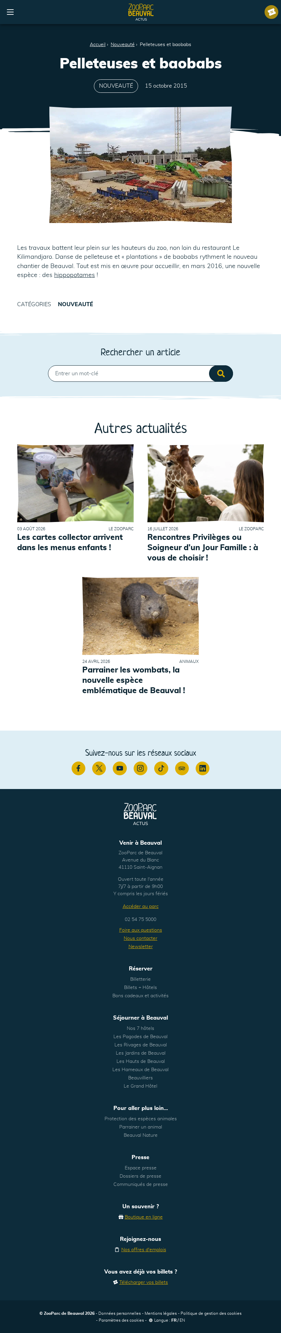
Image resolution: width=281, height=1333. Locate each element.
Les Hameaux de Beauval (140, 1069)
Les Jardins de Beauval (141, 1053)
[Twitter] (99, 768)
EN (182, 1320)
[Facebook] (78, 768)
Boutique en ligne (144, 1217)
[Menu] (10, 12)
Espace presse (141, 1168)
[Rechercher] (221, 373)
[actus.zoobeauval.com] (141, 12)
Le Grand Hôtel (140, 1086)
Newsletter (141, 946)
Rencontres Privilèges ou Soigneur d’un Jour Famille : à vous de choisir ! (202, 548)
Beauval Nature (141, 1135)
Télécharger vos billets (143, 1282)
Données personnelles (119, 1313)
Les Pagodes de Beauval (140, 1036)
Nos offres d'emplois (143, 1249)
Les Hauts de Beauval (141, 1061)
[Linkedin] (202, 768)
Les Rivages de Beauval (140, 1045)
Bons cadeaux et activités (140, 995)
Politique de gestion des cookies (211, 1313)
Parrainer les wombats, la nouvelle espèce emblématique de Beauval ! (133, 680)
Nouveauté (123, 44)
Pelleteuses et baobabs (165, 44)
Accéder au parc (141, 906)
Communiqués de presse (140, 1184)
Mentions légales (161, 1313)
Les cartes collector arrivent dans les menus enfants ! (70, 543)
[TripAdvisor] (182, 768)
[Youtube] (119, 768)
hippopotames (74, 275)
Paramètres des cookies (121, 1320)
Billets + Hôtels (140, 987)
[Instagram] (140, 768)
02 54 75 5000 (140, 919)
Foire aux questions (140, 930)
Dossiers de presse (140, 1176)
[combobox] (140, 373)
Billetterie (140, 979)
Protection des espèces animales (141, 1119)
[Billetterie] (271, 12)
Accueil (98, 44)
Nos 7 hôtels (140, 1028)
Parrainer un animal (140, 1127)
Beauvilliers (140, 1078)
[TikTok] (161, 768)
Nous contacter (140, 938)
